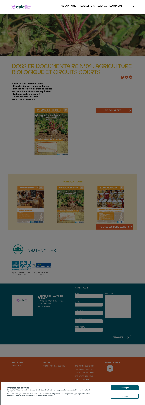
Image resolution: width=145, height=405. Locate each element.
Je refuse (125, 396)
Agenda (102, 6)
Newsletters (87, 6)
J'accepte (125, 388)
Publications (68, 6)
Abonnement (117, 6)
